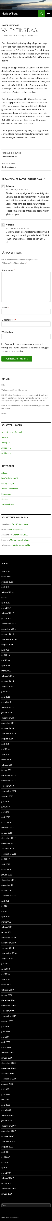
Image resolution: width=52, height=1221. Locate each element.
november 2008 (8, 1068)
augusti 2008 (7, 1084)
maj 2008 (5, 1099)
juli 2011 (5, 901)
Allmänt (4, 473)
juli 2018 (5, 587)
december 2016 (8, 623)
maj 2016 (5, 660)
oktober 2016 (7, 634)
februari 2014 (7, 765)
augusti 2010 (7, 958)
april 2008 (5, 1105)
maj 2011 (5, 911)
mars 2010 (6, 984)
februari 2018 (7, 592)
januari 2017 (6, 618)
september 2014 (8, 733)
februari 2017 (7, 613)
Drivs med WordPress (10, 1217)
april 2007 (5, 1167)
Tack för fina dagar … (21, 524)
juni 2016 (5, 655)
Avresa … (5, 437)
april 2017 (5, 602)
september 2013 (8, 791)
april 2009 (5, 1042)
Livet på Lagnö (7, 483)
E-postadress (8, 319)
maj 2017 (5, 597)
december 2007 (8, 1126)
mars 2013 (6, 822)
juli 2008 (5, 1089)
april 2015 (5, 697)
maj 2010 (5, 974)
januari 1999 (6, 1194)
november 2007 (8, 1131)
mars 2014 (6, 759)
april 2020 (5, 571)
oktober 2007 (7, 1136)
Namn (5, 307)
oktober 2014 (7, 728)
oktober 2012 (7, 848)
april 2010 (5, 979)
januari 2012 (6, 874)
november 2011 (8, 885)
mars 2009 (6, 1047)
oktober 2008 (7, 1073)
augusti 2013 (7, 796)
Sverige (4, 499)
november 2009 (8, 1005)
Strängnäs (6, 494)
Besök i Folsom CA (9, 478)
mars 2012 (6, 869)
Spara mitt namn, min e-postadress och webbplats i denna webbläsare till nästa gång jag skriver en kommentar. (25, 347)
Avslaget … (6, 448)
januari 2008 (6, 1120)
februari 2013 (7, 827)
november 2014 (8, 723)
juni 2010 (5, 969)
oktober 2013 (7, 786)
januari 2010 (6, 995)
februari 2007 (7, 1178)
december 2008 (8, 1063)
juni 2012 (5, 859)
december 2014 (8, 718)
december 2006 (8, 1188)
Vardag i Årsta (7, 504)
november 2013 (8, 780)
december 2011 (8, 880)
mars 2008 (6, 1110)
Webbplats (7, 331)
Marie (20, 35)
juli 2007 (5, 1152)
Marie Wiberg (9, 13)
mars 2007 (6, 1173)
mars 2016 (6, 670)
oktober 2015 (7, 681)
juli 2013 (5, 801)
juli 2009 (5, 1026)
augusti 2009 (7, 1021)
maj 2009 (5, 1037)
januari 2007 (6, 1183)
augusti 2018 (7, 581)
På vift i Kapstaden (10, 25)
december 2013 (8, 775)
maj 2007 (5, 1162)
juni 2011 (5, 906)
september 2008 (8, 1078)
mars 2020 (6, 576)
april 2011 (5, 916)
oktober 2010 (7, 948)
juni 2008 (5, 1094)
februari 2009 (7, 1052)
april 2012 (5, 864)
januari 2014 (6, 770)
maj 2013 (5, 812)
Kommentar (8, 270)
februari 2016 (7, 676)
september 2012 (8, 854)
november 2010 (8, 942)
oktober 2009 (7, 1010)
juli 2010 (5, 963)
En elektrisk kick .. (11, 155)
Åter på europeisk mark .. (12, 432)
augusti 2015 (7, 686)
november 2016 (8, 629)
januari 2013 (6, 833)
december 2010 (8, 937)
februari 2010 (7, 990)
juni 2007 (5, 1157)
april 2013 (5, 817)
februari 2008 (7, 1115)
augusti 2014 (7, 738)
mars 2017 (6, 608)
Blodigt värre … (8, 165)
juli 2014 (5, 744)
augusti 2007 (7, 1146)
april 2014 (5, 754)
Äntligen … (6, 453)
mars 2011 (6, 922)
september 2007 (8, 1141)
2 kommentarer (31, 35)
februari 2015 (7, 707)
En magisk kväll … (17, 529)
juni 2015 (5, 691)
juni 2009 (5, 1031)
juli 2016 (5, 649)
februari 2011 (7, 927)
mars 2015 (6, 702)
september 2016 (8, 639)
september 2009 (8, 1016)
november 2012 (8, 843)
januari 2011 (6, 932)
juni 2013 (5, 806)
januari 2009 (6, 1058)
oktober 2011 (7, 890)
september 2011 (8, 895)
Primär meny (48, 13)
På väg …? (5, 442)
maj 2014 (5, 749)
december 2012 (8, 838)
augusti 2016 (7, 644)
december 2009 (8, 1000)
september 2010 (8, 953)
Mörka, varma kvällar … (20, 540)
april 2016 (5, 665)
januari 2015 (6, 712)
